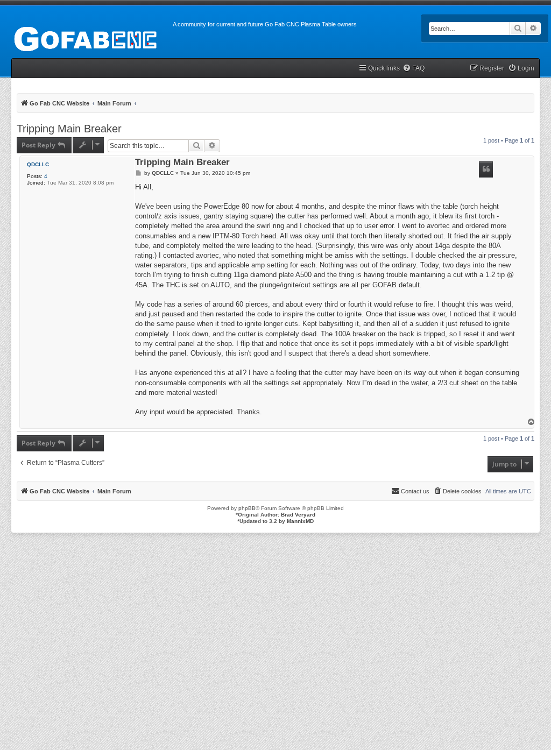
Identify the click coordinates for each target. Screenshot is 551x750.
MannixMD (300, 521)
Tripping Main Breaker (69, 128)
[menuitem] (413, 68)
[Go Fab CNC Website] (86, 37)
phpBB (247, 508)
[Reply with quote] (486, 169)
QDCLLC (38, 164)
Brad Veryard (298, 515)
